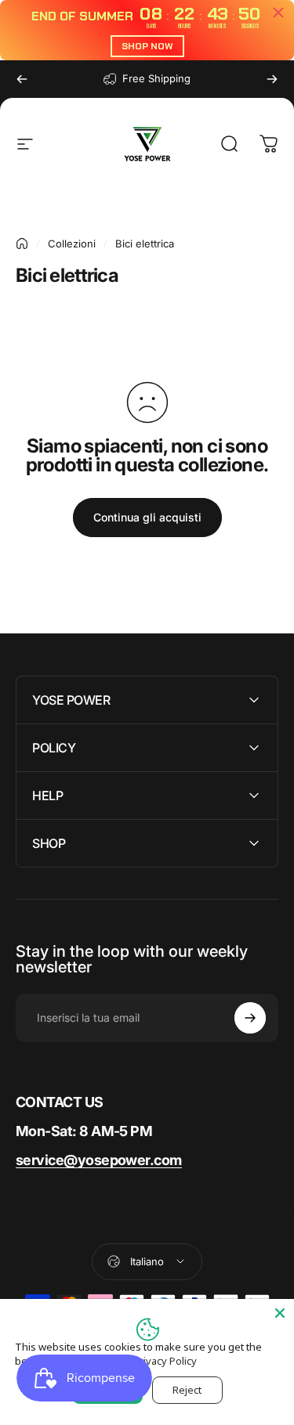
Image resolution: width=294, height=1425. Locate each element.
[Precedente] (22, 79)
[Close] (280, 1313)
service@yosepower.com (99, 1160)
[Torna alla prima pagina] (22, 243)
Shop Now (147, 46)
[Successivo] (272, 79)
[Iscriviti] (250, 1018)
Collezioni (72, 243)
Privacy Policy (165, 1361)
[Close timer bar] (278, 12)
